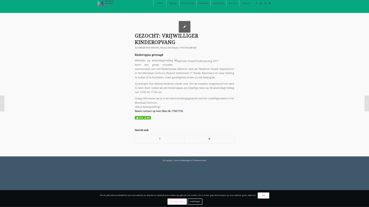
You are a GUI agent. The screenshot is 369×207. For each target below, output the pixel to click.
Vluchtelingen (188, 48)
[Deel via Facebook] (159, 138)
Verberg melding (177, 201)
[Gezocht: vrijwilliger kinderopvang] (184, 27)
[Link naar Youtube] (261, 3)
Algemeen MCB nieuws (147, 48)
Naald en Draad (169, 48)
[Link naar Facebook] (256, 3)
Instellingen (195, 201)
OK (263, 195)
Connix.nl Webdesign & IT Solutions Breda (190, 160)
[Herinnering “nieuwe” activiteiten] (2, 103)
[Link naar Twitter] (269, 3)
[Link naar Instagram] (265, 3)
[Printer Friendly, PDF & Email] (143, 117)
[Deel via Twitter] (209, 138)
